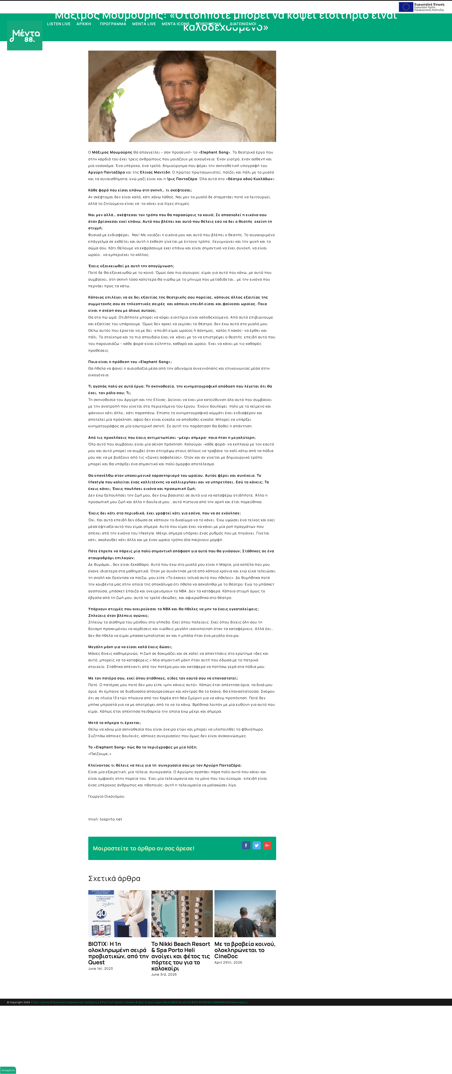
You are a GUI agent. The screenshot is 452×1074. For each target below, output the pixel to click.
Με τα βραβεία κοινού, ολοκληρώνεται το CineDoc (245, 950)
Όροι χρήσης (41, 1002)
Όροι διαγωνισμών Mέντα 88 (156, 1002)
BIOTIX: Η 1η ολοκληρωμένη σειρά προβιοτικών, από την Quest (118, 953)
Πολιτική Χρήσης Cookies (118, 1002)
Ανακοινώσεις (238, 1002)
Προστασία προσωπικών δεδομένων (76, 1002)
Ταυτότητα (184, 1002)
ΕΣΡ (196, 1002)
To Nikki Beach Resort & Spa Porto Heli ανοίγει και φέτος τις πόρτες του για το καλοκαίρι (180, 956)
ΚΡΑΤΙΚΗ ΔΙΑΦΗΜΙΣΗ (214, 1002)
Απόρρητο (8, 1070)
